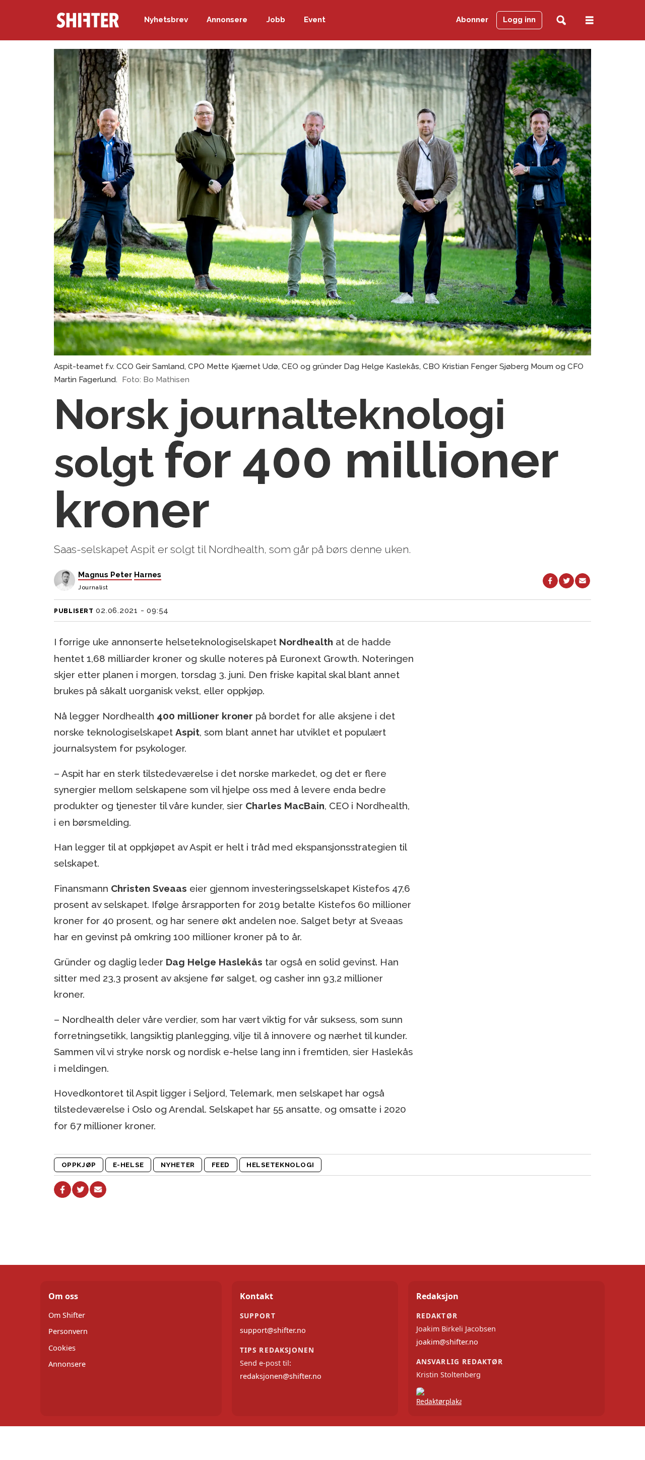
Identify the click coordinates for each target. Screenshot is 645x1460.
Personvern (68, 1331)
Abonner (472, 19)
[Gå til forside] (87, 20)
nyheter (178, 1165)
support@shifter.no (273, 1330)
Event (315, 19)
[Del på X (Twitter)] (566, 580)
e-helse (128, 1165)
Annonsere (227, 19)
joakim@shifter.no (447, 1342)
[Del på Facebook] (550, 580)
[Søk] (561, 20)
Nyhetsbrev (166, 19)
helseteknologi (280, 1165)
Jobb (276, 19)
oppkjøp (78, 1165)
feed (221, 1165)
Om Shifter (66, 1315)
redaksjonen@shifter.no (280, 1376)
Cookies (62, 1348)
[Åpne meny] (590, 20)
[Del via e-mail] (582, 580)
